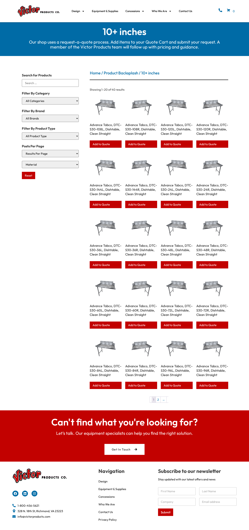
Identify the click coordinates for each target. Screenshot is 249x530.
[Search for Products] (50, 83)
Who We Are (159, 11)
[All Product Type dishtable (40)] (50, 136)
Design (76, 11)
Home (95, 73)
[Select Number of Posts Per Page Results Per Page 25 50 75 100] (50, 153)
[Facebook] (15, 493)
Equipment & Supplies (105, 11)
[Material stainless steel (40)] (50, 164)
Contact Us (185, 11)
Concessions (132, 11)
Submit (165, 512)
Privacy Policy (107, 519)
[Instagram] (34, 493)
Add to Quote (101, 144)
